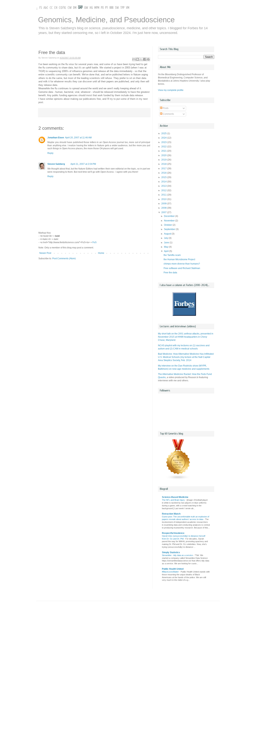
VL (64, 8)
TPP (122, 8)
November (169, 220)
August (168, 233)
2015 (164, 177)
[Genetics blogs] (178, 479)
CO (60, 8)
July (166, 238)
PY (106, 8)
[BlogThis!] (137, 59)
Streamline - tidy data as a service (177, 555)
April (166, 251)
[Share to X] (141, 59)
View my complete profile (170, 90)
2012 (164, 190)
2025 (164, 133)
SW (117, 8)
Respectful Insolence (173, 533)
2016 (164, 173)
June (167, 242)
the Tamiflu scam (172, 255)
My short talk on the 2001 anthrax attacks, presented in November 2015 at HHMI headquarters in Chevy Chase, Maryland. (185, 336)
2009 (164, 203)
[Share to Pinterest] (148, 59)
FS (40, 8)
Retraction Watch (171, 513)
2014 (164, 181)
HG (91, 8)
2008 (164, 208)
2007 (164, 212)
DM (74, 8)
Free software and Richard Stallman (182, 268)
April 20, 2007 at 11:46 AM (78, 137)
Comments (168, 114)
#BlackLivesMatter (170, 572)
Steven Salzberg (56, 164)
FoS (94, 242)
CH (55, 8)
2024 (164, 137)
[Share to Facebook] (145, 59)
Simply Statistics (171, 552)
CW (70, 8)
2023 (164, 142)
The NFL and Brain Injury (173, 500)
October (168, 225)
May (166, 247)
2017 (164, 168)
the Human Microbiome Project (179, 259)
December (169, 216)
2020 (164, 155)
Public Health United (172, 569)
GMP (80, 8)
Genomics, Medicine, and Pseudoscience (106, 20)
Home (101, 253)
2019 (164, 159)
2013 (164, 186)
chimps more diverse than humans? (182, 263)
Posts (165, 108)
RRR (111, 8)
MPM (96, 8)
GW (86, 8)
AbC (45, 8)
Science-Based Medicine (175, 497)
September (170, 229)
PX (102, 8)
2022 (164, 146)
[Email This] (134, 59)
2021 (164, 151)
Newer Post (45, 253)
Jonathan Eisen (55, 137)
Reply (50, 153)
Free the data (170, 272)
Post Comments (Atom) (64, 258)
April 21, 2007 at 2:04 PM (83, 164)
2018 (164, 164)
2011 (164, 194)
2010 (164, 199)
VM (127, 8)
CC (51, 8)
